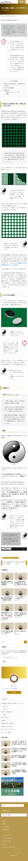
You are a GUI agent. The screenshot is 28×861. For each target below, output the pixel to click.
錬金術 (5, 709)
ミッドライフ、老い (8, 729)
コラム (4, 844)
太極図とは (6, 90)
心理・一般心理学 (8, 711)
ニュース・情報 (7, 732)
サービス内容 (6, 826)
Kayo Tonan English (7, 838)
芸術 (5, 720)
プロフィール (6, 835)
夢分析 (5, 706)
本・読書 (6, 717)
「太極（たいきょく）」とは (12, 92)
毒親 (5, 714)
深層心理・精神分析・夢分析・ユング (10, 557)
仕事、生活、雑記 (8, 726)
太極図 (7, 94)
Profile (14, 692)
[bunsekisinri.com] (6, 2)
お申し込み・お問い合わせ (9, 847)
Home (4, 820)
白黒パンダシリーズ (15, 370)
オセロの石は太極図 (9, 87)
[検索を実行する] (25, 642)
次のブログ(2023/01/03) (9, 534)
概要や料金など (6, 829)
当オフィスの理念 (7, 841)
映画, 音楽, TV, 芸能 (8, 723)
